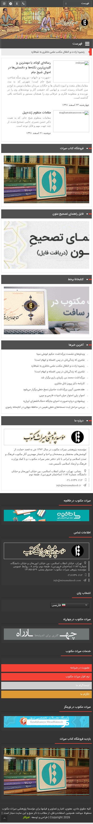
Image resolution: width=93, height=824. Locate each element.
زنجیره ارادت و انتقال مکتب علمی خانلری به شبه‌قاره (58, 52)
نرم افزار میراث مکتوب (77, 677)
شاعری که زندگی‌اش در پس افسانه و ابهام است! (60, 360)
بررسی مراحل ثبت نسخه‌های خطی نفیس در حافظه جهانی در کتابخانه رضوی (45, 407)
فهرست (77, 44)
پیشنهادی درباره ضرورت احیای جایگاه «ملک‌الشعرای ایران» (54, 401)
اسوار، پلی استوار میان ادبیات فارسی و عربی (62, 396)
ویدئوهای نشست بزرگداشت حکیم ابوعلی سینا (60, 354)
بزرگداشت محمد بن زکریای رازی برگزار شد (63, 378)
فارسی (57, 605)
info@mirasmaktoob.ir (68, 485)
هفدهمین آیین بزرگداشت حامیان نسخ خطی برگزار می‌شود (54, 390)
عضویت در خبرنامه (79, 668)
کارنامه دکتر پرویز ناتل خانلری (70, 384)
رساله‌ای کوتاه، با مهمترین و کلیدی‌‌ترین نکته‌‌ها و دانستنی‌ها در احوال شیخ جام (29, 67)
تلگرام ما (84, 694)
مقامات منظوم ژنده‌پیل (36, 112)
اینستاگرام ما (82, 685)
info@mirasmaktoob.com (67, 580)
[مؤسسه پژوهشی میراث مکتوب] (68, 22)
